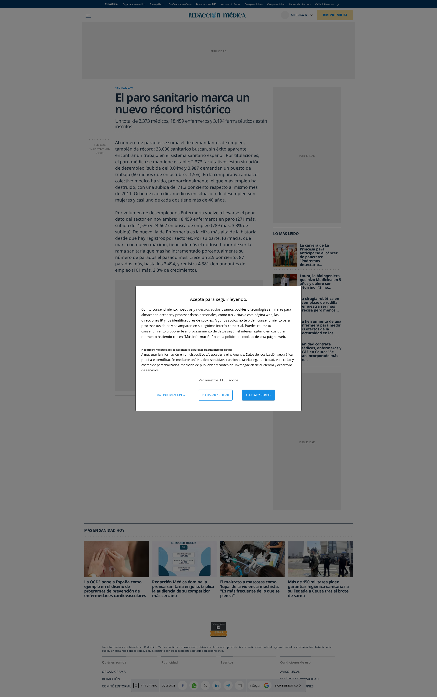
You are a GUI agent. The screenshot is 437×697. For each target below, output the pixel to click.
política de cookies (240, 336)
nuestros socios (208, 309)
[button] (218, 380)
